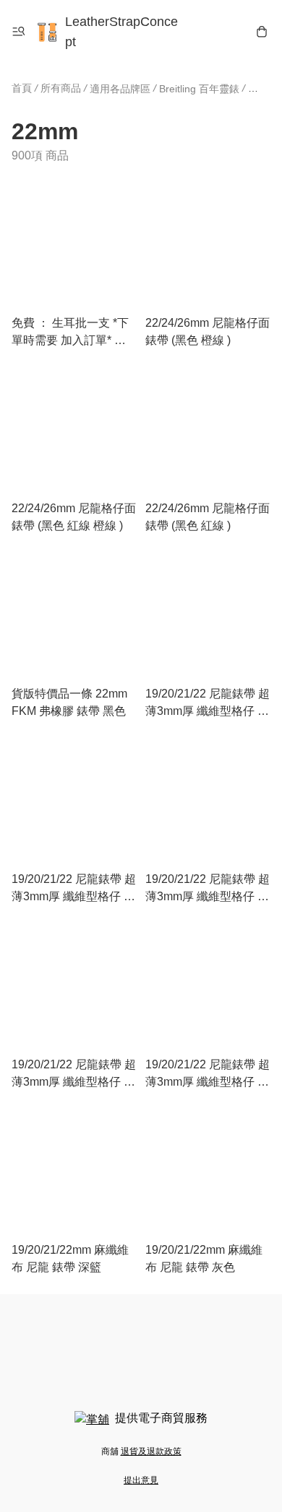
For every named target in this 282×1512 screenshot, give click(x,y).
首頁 (22, 88)
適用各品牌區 (120, 88)
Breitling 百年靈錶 (199, 88)
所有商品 (60, 88)
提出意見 (141, 1480)
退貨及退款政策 (151, 1451)
